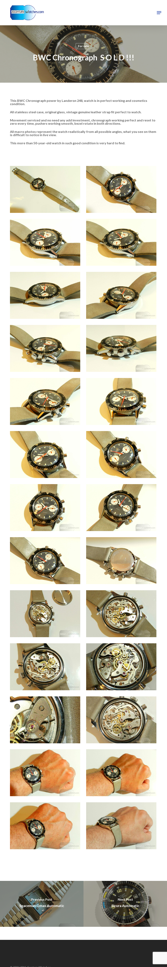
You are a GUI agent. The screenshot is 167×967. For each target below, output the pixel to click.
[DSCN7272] (122, 561)
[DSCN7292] (46, 667)
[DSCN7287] (122, 614)
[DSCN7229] (46, 243)
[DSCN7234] (122, 296)
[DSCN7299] (46, 720)
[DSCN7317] (122, 773)
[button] (159, 13)
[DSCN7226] (46, 190)
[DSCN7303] (122, 720)
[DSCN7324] (46, 826)
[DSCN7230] (122, 243)
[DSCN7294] (122, 667)
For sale (83, 46)
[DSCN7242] (122, 349)
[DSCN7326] (122, 826)
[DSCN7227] (122, 190)
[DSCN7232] (46, 296)
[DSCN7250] (46, 455)
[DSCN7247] (46, 402)
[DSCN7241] (46, 349)
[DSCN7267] (46, 561)
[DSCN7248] (122, 402)
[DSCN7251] (122, 455)
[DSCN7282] (46, 614)
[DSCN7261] (122, 508)
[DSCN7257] (46, 508)
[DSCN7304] (46, 773)
